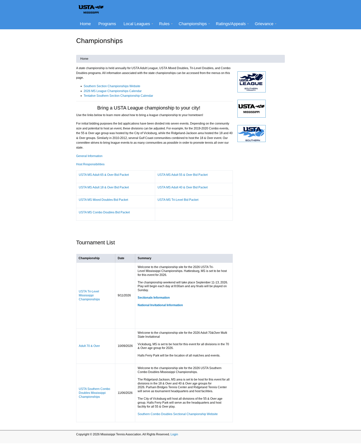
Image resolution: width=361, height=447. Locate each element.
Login (174, 434)
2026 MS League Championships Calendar (113, 91)
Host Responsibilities (90, 164)
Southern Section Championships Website (112, 86)
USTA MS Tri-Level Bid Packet (178, 199)
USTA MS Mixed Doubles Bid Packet (103, 199)
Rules (164, 23)
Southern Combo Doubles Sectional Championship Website (178, 414)
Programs (107, 23)
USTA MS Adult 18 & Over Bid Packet (104, 187)
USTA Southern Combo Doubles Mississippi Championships (94, 392)
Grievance (264, 23)
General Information (89, 156)
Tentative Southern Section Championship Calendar (118, 95)
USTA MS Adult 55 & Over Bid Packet (183, 174)
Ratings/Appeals (231, 23)
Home (85, 23)
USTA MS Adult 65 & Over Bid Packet (104, 174)
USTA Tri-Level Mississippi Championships (89, 295)
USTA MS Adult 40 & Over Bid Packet (183, 187)
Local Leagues (137, 23)
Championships (193, 23)
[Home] (93, 9)
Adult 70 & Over (89, 345)
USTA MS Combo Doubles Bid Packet (104, 212)
